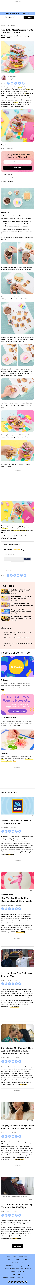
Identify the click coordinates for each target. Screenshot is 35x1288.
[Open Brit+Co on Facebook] (9, 1282)
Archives (27, 1268)
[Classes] (17, 739)
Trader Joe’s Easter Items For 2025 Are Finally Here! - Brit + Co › (18, 645)
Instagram (4, 528)
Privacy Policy (19, 1268)
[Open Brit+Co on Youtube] (17, 1282)
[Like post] (25, 575)
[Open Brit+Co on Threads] (20, 1282)
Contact (25, 1259)
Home (3, 25)
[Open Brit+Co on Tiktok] (23, 1282)
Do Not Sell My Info (17, 1262)
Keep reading (9, 854)
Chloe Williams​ (7, 980)
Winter (28, 89)
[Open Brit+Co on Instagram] (15, 1282)
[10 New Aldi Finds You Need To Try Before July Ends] (17, 806)
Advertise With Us (24, 1256)
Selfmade (5, 680)
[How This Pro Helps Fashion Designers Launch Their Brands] (17, 880)
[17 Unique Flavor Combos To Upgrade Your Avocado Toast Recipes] (5, 618)
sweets (27, 93)
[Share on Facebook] (8, 83)
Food (8, 25)
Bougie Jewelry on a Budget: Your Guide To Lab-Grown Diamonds (17, 1127)
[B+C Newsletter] (17, 704)
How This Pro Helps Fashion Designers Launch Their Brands (16, 899)
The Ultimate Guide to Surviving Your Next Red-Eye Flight (16, 1206)
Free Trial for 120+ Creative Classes (15, 13)
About (8, 1256)
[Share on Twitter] (15, 83)
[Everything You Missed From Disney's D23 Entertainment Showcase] (5, 611)
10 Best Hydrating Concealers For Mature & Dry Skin (21, 597)
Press (14, 1256)
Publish (27, 558)
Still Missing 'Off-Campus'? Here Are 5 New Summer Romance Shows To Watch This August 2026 (22, 591)
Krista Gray (6, 1211)
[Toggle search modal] (21, 17)
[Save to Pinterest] (12, 83)
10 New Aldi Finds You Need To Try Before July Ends (16, 822)
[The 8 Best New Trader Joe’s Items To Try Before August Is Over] (5, 605)
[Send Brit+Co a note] (26, 1282)
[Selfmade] (17, 666)
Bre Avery (5, 827)
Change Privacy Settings (17, 1271)
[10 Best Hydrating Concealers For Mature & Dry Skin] (5, 598)
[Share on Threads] (23, 83)
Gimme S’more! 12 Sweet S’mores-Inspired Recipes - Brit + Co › (17, 633)
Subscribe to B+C (9, 717)
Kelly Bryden (13, 76)
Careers (17, 1259)
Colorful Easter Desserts (19, 530)
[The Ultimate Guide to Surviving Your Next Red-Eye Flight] (17, 1186)
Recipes (13, 25)
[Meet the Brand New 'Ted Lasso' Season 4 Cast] (17, 958)
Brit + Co (5, 1133)
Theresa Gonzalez (8, 905)
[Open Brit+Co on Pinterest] (12, 1282)
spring (20, 87)
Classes (4, 753)
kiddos (16, 102)
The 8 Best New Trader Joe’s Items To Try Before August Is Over (21, 604)
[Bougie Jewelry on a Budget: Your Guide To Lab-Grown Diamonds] (17, 1111)
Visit (2, 690)
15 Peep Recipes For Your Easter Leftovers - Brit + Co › (17, 639)
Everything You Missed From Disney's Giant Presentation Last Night (21, 611)
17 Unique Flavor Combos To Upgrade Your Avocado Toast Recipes (21, 617)
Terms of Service (9, 1268)
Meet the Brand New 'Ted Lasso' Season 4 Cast (16, 974)
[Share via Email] (19, 83)
